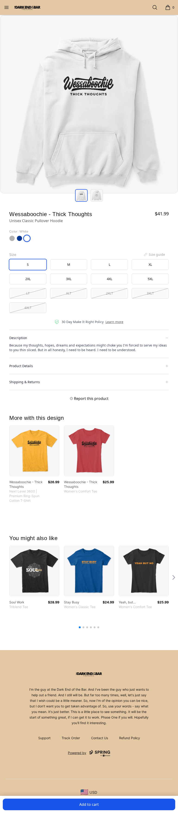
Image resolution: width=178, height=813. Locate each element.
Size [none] (12, 254)
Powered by (77, 753)
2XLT (109, 293)
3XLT (150, 293)
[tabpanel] (89, 104)
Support (44, 738)
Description (18, 338)
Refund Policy (129, 738)
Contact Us (99, 738)
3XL (68, 279)
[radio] (27, 264)
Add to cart (89, 804)
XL (150, 264)
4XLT (28, 307)
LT (28, 293)
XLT (68, 293)
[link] (34, 451)
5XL (150, 279)
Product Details (21, 366)
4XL (109, 279)
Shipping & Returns (24, 382)
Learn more (114, 322)
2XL (28, 279)
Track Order (71, 738)
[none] (154, 254)
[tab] (81, 195)
